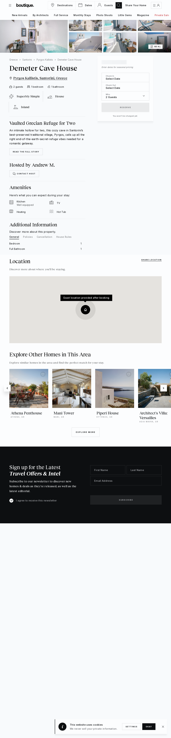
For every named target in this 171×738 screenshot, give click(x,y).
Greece (13, 59)
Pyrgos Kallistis (45, 59)
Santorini (27, 59)
